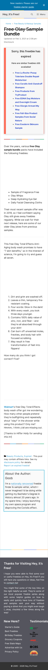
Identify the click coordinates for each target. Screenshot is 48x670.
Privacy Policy (12, 651)
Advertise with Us (13, 647)
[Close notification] (43, 5)
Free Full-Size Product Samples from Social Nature (26, 117)
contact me (12, 583)
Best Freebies (11, 631)
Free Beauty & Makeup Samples (27, 23)
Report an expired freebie (16, 465)
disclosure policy (12, 462)
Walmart (8, 407)
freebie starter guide (24, 7)
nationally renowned (22, 483)
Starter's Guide (12, 627)
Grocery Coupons (13, 639)
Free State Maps (13, 643)
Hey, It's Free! (11, 14)
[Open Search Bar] (32, 14)
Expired (27, 456)
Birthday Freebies (13, 635)
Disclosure (9, 42)
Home (8, 23)
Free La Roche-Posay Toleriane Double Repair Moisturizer (27, 76)
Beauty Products (15, 456)
